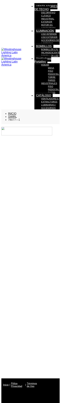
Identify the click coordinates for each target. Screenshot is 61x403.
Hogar (45, 65)
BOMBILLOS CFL (49, 49)
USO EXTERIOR (49, 37)
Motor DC (47, 25)
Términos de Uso (32, 384)
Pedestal (53, 74)
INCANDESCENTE (50, 52)
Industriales (49, 83)
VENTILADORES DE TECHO (45, 8)
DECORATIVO (48, 12)
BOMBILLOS (44, 46)
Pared (51, 80)
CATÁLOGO (43, 95)
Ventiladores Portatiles (42, 60)
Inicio (6, 384)
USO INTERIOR (49, 34)
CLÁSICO (46, 16)
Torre (52, 77)
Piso (50, 71)
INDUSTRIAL (47, 19)
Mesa (51, 68)
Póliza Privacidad (16, 384)
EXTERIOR (46, 22)
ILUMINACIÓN (45, 30)
